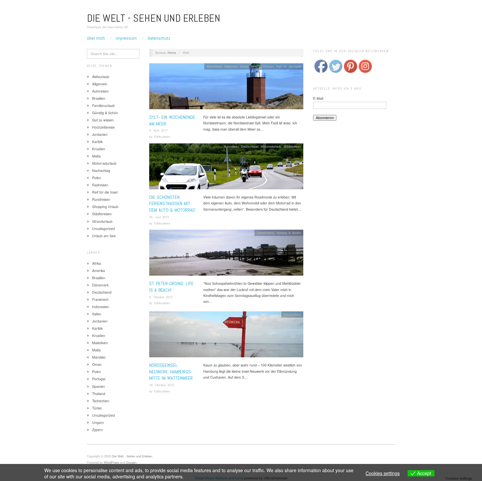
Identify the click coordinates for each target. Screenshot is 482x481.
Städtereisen (102, 213)
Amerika (98, 270)
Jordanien (100, 134)
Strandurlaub (102, 221)
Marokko (99, 357)
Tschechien (100, 400)
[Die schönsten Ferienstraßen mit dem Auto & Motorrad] (226, 168)
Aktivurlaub (100, 76)
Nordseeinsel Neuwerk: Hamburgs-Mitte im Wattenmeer (171, 371)
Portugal (98, 378)
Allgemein (99, 83)
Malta (96, 156)
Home (172, 52)
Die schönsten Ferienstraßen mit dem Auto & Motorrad (172, 203)
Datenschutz (159, 38)
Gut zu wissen (103, 119)
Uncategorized (103, 228)
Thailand (98, 393)
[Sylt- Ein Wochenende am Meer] (226, 88)
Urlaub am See (104, 235)
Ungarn (98, 422)
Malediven (100, 342)
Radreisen (100, 184)
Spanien (98, 386)
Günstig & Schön (105, 112)
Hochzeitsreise (103, 127)
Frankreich (100, 299)
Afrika (96, 263)
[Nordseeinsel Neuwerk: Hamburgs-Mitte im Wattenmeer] (226, 336)
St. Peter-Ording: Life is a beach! (171, 287)
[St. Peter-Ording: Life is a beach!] (226, 254)
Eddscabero (162, 136)
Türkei (97, 408)
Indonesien (100, 306)
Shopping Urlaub (105, 206)
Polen (96, 177)
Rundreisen (101, 199)
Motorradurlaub (104, 163)
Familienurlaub (103, 105)
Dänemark (100, 284)
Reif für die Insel (104, 192)
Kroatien (98, 148)
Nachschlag (101, 170)
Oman (97, 364)
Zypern (97, 429)
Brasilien (98, 98)
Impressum (126, 38)
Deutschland (101, 292)
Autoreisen (100, 91)
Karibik (97, 141)
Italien (96, 313)
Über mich (96, 38)
